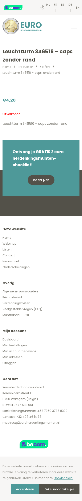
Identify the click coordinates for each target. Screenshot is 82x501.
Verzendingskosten (16, 303)
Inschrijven (41, 180)
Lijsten (7, 249)
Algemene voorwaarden (20, 291)
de (70, 5)
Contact (9, 255)
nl (48, 5)
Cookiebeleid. (63, 478)
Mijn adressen (12, 357)
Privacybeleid (12, 297)
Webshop (9, 243)
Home (7, 67)
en (77, 7)
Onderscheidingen (16, 267)
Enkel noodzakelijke (59, 489)
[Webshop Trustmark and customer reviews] (18, 7)
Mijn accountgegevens (19, 351)
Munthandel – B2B (16, 315)
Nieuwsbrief (11, 261)
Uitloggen (9, 363)
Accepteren (25, 489)
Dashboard (11, 339)
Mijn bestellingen (15, 345)
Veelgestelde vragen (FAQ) (22, 309)
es (62, 5)
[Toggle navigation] (73, 26)
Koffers (45, 67)
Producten (25, 67)
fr (55, 5)
